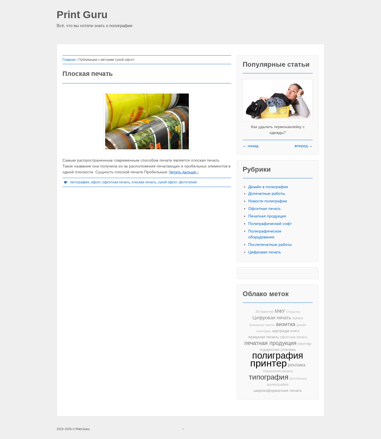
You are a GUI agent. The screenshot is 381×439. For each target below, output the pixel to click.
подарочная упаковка (278, 349)
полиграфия (277, 355)
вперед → (304, 145)
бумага (297, 318)
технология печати (278, 371)
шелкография (278, 385)
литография (79, 182)
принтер (268, 363)
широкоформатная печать (278, 390)
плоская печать (144, 182)
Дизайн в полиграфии (268, 186)
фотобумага (298, 378)
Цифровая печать (264, 252)
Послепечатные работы (270, 244)
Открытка (293, 311)
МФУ (280, 311)
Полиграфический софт (270, 223)
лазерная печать (263, 337)
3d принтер (264, 312)
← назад (250, 145)
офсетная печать (116, 182)
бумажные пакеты (262, 325)
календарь (263, 331)
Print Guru (82, 15)
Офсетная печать (264, 208)
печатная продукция (270, 343)
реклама (296, 364)
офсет (96, 182)
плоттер (304, 344)
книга (294, 331)
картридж (280, 331)
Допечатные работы (266, 193)
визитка (285, 324)
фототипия (188, 182)
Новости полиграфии (267, 201)
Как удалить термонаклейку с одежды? (278, 129)
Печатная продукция (267, 216)
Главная (69, 60)
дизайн (301, 325)
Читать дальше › (184, 172)
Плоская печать (87, 73)
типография (268, 377)
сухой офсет (167, 182)
